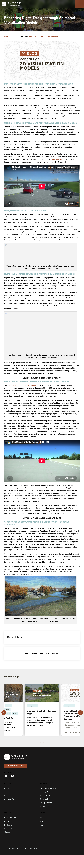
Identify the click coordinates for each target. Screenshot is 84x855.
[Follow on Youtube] (12, 775)
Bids (41, 818)
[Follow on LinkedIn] (5, 775)
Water (42, 806)
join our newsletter (15, 766)
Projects (7, 788)
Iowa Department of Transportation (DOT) (24, 385)
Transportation (53, 36)
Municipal (44, 792)
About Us (8, 792)
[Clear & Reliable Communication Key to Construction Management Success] (42, 693)
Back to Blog (9, 36)
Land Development (48, 788)
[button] (80, 712)
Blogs (6, 821)
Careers (7, 795)
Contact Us (9, 799)
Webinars (8, 829)
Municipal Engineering (37, 36)
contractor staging (58, 159)
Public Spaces (45, 795)
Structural (44, 799)
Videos (7, 832)
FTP (41, 821)
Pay (41, 825)
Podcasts (8, 825)
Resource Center (11, 818)
